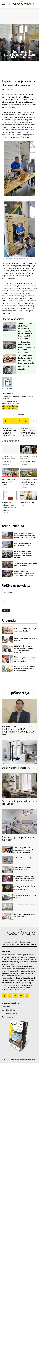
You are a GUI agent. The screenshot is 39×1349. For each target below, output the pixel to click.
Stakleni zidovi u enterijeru (16, 767)
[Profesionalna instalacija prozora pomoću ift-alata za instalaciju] (10, 495)
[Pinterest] (19, 421)
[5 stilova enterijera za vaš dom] (7, 860)
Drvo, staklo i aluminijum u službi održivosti (24, 896)
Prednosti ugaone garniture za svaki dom (18, 838)
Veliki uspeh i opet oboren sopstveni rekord (9, 482)
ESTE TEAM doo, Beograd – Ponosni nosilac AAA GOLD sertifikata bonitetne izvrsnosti (24, 649)
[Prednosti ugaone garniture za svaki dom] (19, 821)
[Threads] (27, 995)
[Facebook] (6, 421)
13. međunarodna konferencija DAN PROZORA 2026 (25, 564)
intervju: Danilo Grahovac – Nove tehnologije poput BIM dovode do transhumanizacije (25, 535)
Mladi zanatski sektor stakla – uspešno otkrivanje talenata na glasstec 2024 (25, 659)
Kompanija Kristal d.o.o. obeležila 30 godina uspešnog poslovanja (28, 458)
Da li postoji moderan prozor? (23, 905)
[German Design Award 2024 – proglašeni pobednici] (7, 869)
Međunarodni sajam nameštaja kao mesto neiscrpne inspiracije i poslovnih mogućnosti (24, 888)
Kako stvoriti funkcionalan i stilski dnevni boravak (24, 915)
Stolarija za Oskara (27, 502)
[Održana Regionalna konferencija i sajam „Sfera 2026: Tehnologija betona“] (7, 573)
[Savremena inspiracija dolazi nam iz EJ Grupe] (19, 785)
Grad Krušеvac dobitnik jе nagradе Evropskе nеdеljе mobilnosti (28, 482)
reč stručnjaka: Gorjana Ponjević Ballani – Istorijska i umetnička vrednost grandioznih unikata (24, 878)
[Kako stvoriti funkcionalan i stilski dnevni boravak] (7, 916)
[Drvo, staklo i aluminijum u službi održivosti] (7, 897)
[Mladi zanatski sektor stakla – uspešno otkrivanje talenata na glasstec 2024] (7, 659)
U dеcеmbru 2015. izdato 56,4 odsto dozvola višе (25, 630)
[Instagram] (10, 995)
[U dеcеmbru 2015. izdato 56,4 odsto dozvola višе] (7, 630)
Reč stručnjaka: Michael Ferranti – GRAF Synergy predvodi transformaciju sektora (23, 554)
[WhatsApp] (26, 421)
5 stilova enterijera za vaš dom (23, 858)
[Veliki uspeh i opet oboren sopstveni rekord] (10, 472)
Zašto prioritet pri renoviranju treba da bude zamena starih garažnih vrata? (28, 433)
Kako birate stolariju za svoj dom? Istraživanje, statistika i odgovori (10, 433)
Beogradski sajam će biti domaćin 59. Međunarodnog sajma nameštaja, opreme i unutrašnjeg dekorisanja (23, 849)
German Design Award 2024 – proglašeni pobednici (23, 868)
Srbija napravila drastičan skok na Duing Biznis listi (8, 458)
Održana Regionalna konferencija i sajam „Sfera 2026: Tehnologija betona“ (24, 574)
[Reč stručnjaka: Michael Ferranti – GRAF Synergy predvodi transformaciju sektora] (7, 554)
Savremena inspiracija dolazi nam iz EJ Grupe (19, 802)
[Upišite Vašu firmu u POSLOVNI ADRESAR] (7, 639)
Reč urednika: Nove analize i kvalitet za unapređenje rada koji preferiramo (24, 668)
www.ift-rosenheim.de (10, 408)
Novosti (19, 47)
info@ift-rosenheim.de (10, 406)
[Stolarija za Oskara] (28, 495)
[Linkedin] (15, 995)
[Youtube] (21, 995)
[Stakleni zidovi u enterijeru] (19, 752)
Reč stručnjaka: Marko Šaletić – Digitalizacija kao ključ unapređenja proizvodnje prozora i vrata (19, 730)
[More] (33, 421)
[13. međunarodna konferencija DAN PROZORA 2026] (7, 564)
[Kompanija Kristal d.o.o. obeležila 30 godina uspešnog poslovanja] (28, 449)
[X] (12, 421)
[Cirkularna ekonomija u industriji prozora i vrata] (7, 544)
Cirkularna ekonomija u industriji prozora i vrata (23, 545)
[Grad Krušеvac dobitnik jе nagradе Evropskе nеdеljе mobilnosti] (28, 472)
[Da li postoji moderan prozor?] (7, 906)
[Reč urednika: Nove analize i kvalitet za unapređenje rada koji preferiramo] (7, 668)
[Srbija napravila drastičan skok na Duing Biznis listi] (10, 449)
